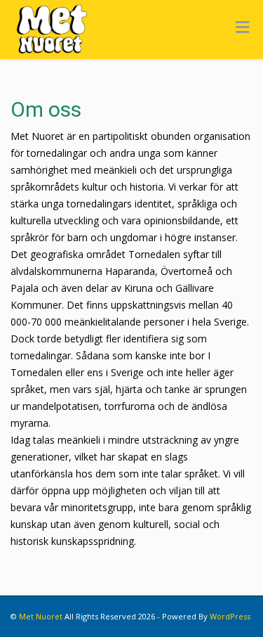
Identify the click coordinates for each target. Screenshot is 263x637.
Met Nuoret (40, 616)
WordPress (230, 616)
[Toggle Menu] (242, 27)
